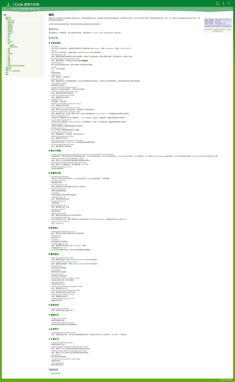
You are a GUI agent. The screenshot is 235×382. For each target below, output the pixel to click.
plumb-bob (76, 245)
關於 (7, 72)
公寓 (216, 156)
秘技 (9, 43)
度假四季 (54, 305)
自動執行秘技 (13, 47)
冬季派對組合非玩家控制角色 (16, 66)
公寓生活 (210, 156)
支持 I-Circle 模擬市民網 (13, 71)
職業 (9, 59)
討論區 (77, 24)
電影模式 (116, 118)
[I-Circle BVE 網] (229, 5)
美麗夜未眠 (83, 142)
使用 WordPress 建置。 (226, 380)
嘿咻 (9, 60)
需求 (9, 48)
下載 (9, 35)
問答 (9, 40)
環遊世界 (183, 156)
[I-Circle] (218, 5)
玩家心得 (10, 41)
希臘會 (141, 156)
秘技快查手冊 (185, 18)
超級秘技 (85, 60)
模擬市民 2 (32, 8)
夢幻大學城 (55, 151)
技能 (9, 50)
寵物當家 (54, 254)
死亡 (9, 55)
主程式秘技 (55, 43)
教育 (9, 57)
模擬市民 (8, 17)
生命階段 (73, 215)
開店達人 (54, 228)
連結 (7, 74)
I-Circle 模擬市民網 (8, 6)
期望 (9, 52)
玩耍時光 (54, 329)
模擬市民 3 (9, 67)
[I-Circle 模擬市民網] (223, 5)
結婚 (9, 62)
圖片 (9, 36)
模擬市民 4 (9, 69)
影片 (9, 38)
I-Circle (15, 8)
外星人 (9, 64)
